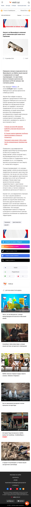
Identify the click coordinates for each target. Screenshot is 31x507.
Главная (19, 15)
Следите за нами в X (10, 260)
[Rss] (23, 489)
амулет (6, 225)
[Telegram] (20, 489)
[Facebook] (8, 489)
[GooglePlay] (10, 501)
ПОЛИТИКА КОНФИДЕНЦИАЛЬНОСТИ (15, 482)
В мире (14, 5)
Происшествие (22, 5)
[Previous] (2, 11)
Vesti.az (14, 87)
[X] (14, 489)
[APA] (15, 497)
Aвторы (8, 5)
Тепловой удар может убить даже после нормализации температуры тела (15, 142)
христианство (17, 222)
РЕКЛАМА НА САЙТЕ (15, 474)
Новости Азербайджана (9, 10)
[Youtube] (17, 489)
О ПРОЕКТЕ (15, 485)
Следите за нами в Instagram (12, 246)
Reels (2, 5)
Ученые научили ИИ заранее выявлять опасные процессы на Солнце (14, 128)
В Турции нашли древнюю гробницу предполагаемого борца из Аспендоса (16, 135)
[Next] (29, 11)
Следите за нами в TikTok (11, 251)
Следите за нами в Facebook (11, 255)
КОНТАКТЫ (15, 477)
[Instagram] (11, 489)
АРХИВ (15, 480)
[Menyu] (2, 2)
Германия (7, 222)
